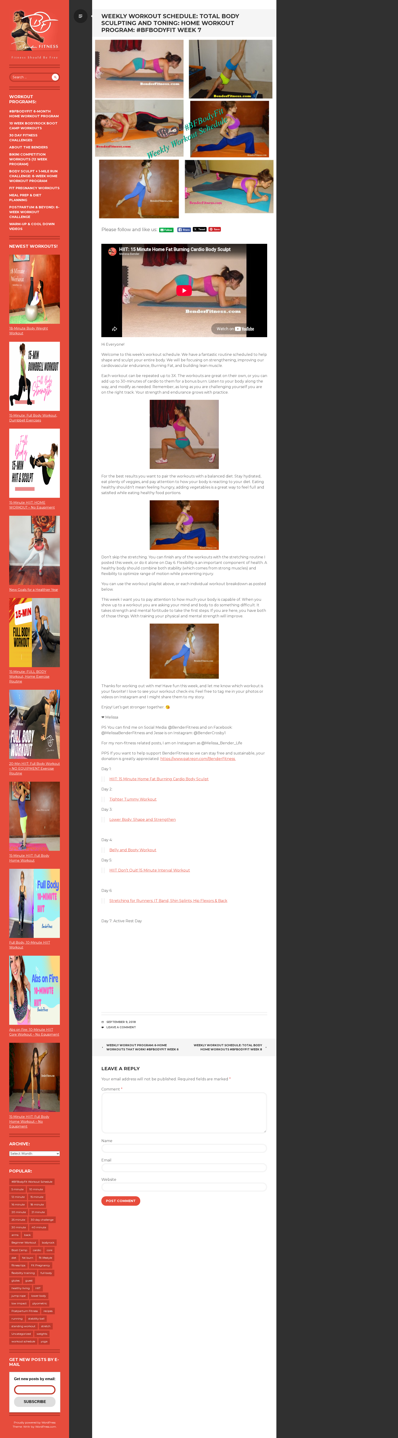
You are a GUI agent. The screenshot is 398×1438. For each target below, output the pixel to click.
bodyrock (48, 1242)
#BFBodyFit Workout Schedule (32, 1181)
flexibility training (23, 1273)
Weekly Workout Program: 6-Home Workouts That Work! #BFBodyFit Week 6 (142, 1047)
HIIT (38, 1288)
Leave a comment (121, 1027)
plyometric (39, 1303)
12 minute (18, 1197)
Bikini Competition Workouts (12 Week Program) (28, 159)
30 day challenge (42, 1219)
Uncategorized (21, 1333)
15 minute (36, 1197)
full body (46, 1273)
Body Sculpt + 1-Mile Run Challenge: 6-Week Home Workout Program (33, 176)
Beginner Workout (24, 1242)
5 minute (17, 1189)
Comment (112, 1089)
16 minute (18, 1204)
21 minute (38, 1212)
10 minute (36, 1189)
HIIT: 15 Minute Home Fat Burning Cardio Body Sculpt (159, 779)
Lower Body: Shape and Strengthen (142, 819)
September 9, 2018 (121, 1022)
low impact (19, 1303)
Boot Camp (19, 1250)
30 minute (19, 1227)
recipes (48, 1311)
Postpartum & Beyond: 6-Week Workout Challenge (34, 212)
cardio (37, 1250)
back (27, 1235)
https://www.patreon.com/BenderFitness (198, 759)
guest (29, 1280)
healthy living (21, 1288)
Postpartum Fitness (25, 1311)
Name (106, 1141)
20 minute (19, 1212)
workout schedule (23, 1341)
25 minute (18, 1219)
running (17, 1318)
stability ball (36, 1318)
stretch (45, 1326)
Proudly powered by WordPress (35, 1422)
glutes (16, 1280)
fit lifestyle (45, 1257)
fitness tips (18, 1265)
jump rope (19, 1295)
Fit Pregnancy (40, 1265)
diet (14, 1257)
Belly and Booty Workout (132, 850)
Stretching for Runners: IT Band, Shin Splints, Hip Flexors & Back (168, 901)
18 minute (37, 1204)
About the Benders (28, 147)
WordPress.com (45, 1426)
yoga (44, 1341)
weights (42, 1333)
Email (106, 1160)
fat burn (27, 1257)
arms (15, 1235)
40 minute (39, 1227)
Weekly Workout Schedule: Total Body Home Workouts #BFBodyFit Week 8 (228, 1047)
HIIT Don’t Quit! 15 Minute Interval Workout (149, 870)
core (49, 1250)
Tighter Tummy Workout (133, 799)
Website (108, 1179)
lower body (38, 1295)
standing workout (23, 1326)
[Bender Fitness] (34, 34)
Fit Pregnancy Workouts (34, 188)
